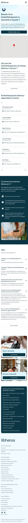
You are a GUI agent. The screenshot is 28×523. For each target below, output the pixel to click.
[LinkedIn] (5, 512)
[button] (14, 45)
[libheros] (4, 2)
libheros (7, 297)
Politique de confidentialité (16, 521)
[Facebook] (2, 512)
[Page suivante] (25, 170)
